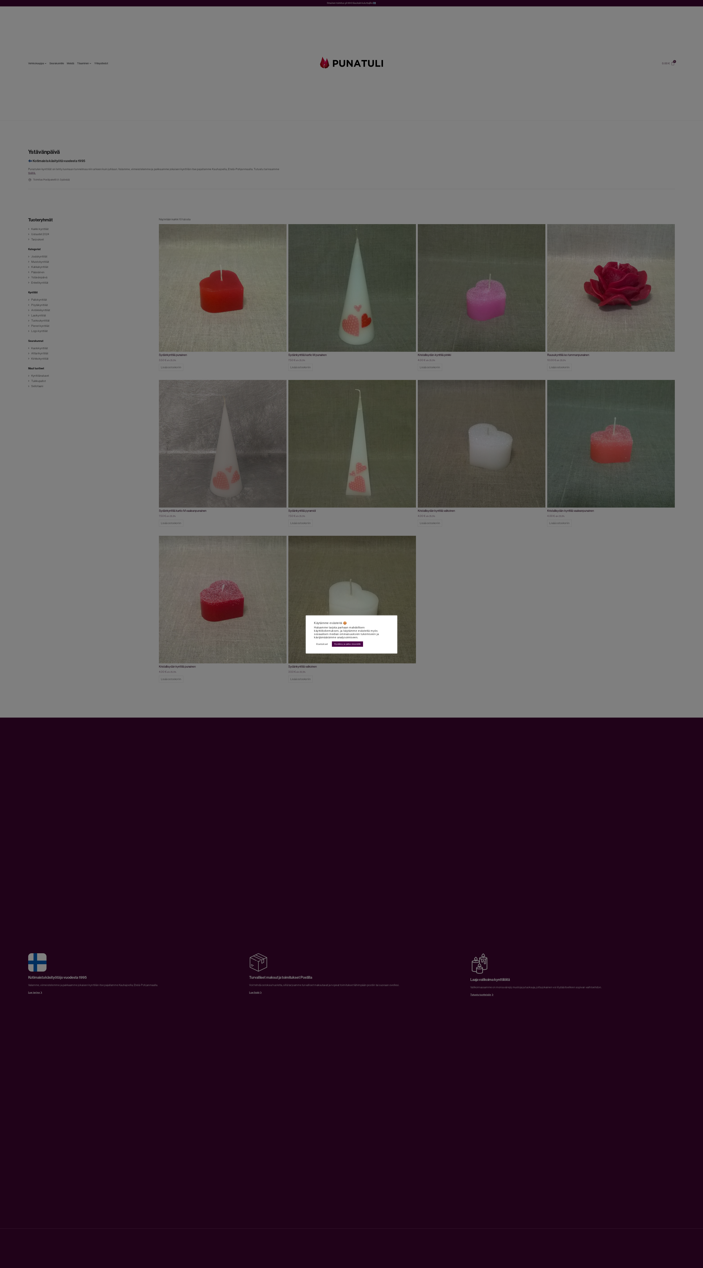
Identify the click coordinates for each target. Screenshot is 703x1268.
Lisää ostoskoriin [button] (171, 367)
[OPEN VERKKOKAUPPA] (46, 63)
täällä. (32, 172)
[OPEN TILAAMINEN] (90, 63)
